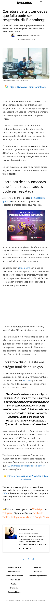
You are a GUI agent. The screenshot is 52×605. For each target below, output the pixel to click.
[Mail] (27, 548)
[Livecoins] (24, 2)
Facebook (37, 513)
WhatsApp (37, 509)
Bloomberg (24, 268)
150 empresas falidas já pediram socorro (26, 465)
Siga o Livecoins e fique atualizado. (28, 86)
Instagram (16, 517)
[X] (31, 548)
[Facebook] (20, 548)
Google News (42, 517)
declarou (26, 380)
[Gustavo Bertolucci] (13, 35)
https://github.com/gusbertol (28, 533)
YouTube (27, 517)
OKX (5, 493)
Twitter (6, 517)
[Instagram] (23, 559)
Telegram (7, 513)
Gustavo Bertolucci (23, 35)
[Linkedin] (23, 548)
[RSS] (28, 559)
